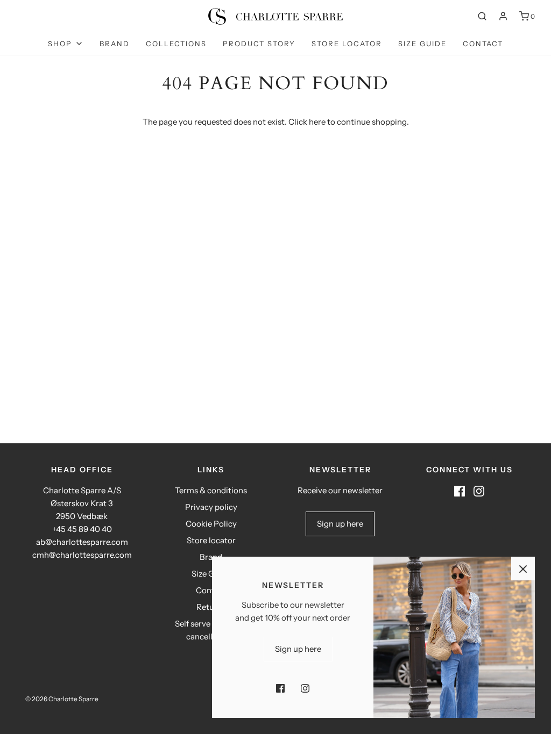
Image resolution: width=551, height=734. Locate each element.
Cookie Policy (211, 524)
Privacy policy (211, 507)
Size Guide (422, 43)
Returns (211, 607)
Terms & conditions (211, 490)
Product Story (259, 43)
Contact (483, 43)
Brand (115, 43)
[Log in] (503, 16)
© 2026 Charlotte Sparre (61, 699)
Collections (176, 43)
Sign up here (340, 524)
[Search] (482, 16)
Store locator (347, 43)
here (317, 122)
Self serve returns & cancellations (211, 630)
